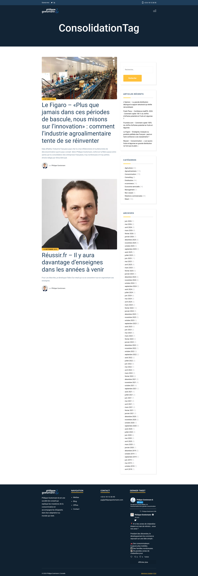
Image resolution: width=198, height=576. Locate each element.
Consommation (130, 174)
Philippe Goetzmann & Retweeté (151, 550)
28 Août (137, 556)
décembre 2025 (130, 240)
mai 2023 (128, 333)
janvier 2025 (129, 274)
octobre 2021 (129, 386)
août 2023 (128, 327)
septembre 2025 (131, 249)
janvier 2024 (129, 311)
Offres (75, 544)
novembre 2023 (130, 317)
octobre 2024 (129, 283)
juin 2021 (128, 398)
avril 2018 (128, 469)
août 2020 (128, 429)
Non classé (129, 193)
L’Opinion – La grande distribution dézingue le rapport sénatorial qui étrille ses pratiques (137, 104)
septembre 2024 (131, 286)
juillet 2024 (129, 292)
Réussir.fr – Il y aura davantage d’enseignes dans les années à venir (76, 444)
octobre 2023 (129, 320)
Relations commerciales (133, 196)
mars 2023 (129, 336)
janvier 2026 (129, 237)
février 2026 (129, 234)
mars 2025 (129, 268)
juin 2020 (128, 435)
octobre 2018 (129, 466)
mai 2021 (128, 401)
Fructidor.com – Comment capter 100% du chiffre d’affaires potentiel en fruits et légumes (138, 125)
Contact (76, 548)
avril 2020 (128, 441)
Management (129, 190)
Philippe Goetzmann (143, 554)
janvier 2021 (129, 413)
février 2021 (129, 410)
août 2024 (128, 289)
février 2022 (129, 376)
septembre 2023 (131, 323)
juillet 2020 (129, 432)
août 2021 (128, 392)
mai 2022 (128, 367)
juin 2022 (128, 364)
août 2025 (128, 252)
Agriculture (129, 168)
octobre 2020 (129, 423)
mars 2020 (129, 444)
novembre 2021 (130, 382)
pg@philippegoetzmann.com (112, 539)
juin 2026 (128, 221)
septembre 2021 (131, 389)
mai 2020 (128, 438)
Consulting (129, 177)
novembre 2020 (130, 420)
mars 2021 (129, 407)
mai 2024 (128, 299)
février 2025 (129, 271)
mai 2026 (128, 224)
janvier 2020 (129, 448)
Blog (75, 540)
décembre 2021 (130, 379)
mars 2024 (129, 305)
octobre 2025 (129, 246)
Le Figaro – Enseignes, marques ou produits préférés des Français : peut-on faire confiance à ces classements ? (137, 134)
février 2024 (129, 308)
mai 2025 (128, 261)
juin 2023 (128, 330)
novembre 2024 (130, 280)
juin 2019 (128, 460)
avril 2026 (128, 227)
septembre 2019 (131, 457)
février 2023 (129, 339)
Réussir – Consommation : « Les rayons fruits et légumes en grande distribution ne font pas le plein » (137, 143)
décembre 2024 (130, 277)
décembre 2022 (130, 345)
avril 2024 (128, 302)
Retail (127, 199)
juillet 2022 (129, 361)
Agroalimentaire (130, 171)
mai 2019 (128, 463)
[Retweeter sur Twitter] (140, 550)
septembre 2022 (131, 355)
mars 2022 (129, 373)
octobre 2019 (129, 454)
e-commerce (129, 184)
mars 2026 (129, 230)
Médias (76, 536)
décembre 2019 (130, 451)
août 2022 (128, 358)
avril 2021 (128, 404)
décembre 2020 (130, 417)
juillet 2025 (129, 255)
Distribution (129, 180)
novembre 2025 (130, 243)
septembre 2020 (131, 426)
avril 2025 (128, 265)
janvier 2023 (129, 342)
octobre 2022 (129, 351)
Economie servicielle (132, 187)
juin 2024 (128, 296)
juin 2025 (128, 258)
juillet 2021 (129, 395)
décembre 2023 (130, 314)
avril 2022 (128, 370)
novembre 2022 (130, 348)
